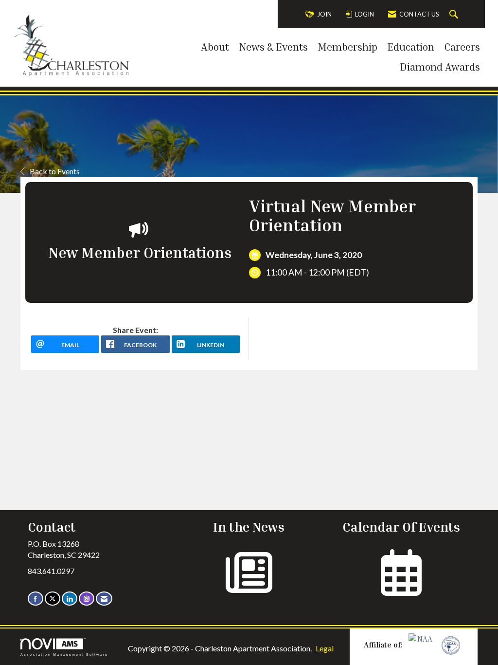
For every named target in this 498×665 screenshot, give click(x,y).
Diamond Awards (440, 66)
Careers (462, 46)
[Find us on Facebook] (35, 598)
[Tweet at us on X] (52, 598)
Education (410, 46)
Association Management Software (64, 654)
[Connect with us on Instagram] (86, 598)
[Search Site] (455, 14)
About (215, 46)
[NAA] (422, 644)
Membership (347, 46)
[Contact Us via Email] (104, 598)
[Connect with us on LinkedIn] (69, 598)
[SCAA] (450, 644)
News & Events (273, 46)
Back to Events (55, 171)
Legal (325, 648)
